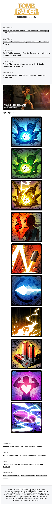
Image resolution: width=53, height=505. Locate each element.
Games (16, 447)
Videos (32, 455)
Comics (39, 447)
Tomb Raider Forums (11, 476)
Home (5, 447)
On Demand (24, 455)
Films (37, 455)
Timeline (6, 467)
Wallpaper (39, 464)
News (10, 447)
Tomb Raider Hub (28, 476)
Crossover (7, 464)
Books (43, 455)
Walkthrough (28, 464)
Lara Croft (24, 447)
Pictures (31, 447)
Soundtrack (13, 455)
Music (5, 455)
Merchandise (17, 464)
